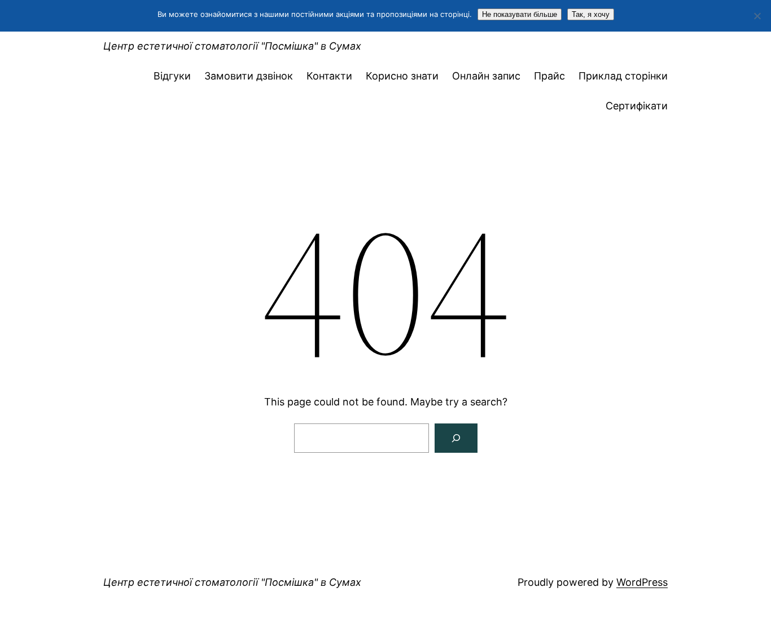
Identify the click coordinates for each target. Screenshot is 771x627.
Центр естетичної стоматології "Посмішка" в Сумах (232, 46)
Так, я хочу (591, 14)
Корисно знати (402, 76)
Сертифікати (637, 106)
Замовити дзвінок (248, 76)
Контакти (329, 76)
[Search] (456, 438)
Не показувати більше (519, 14)
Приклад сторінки (623, 76)
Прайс (549, 76)
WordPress (642, 582)
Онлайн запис (486, 76)
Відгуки (172, 76)
